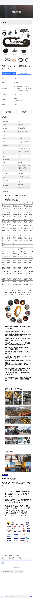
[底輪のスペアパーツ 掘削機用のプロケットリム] (16, 41)
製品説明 (24, 112)
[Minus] (31, 563)
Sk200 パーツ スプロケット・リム (11, 557)
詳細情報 (8, 112)
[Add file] (2, 596)
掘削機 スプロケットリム (11, 555)
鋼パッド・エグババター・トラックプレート (14, 559)
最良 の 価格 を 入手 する (9, 73)
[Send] (31, 596)
